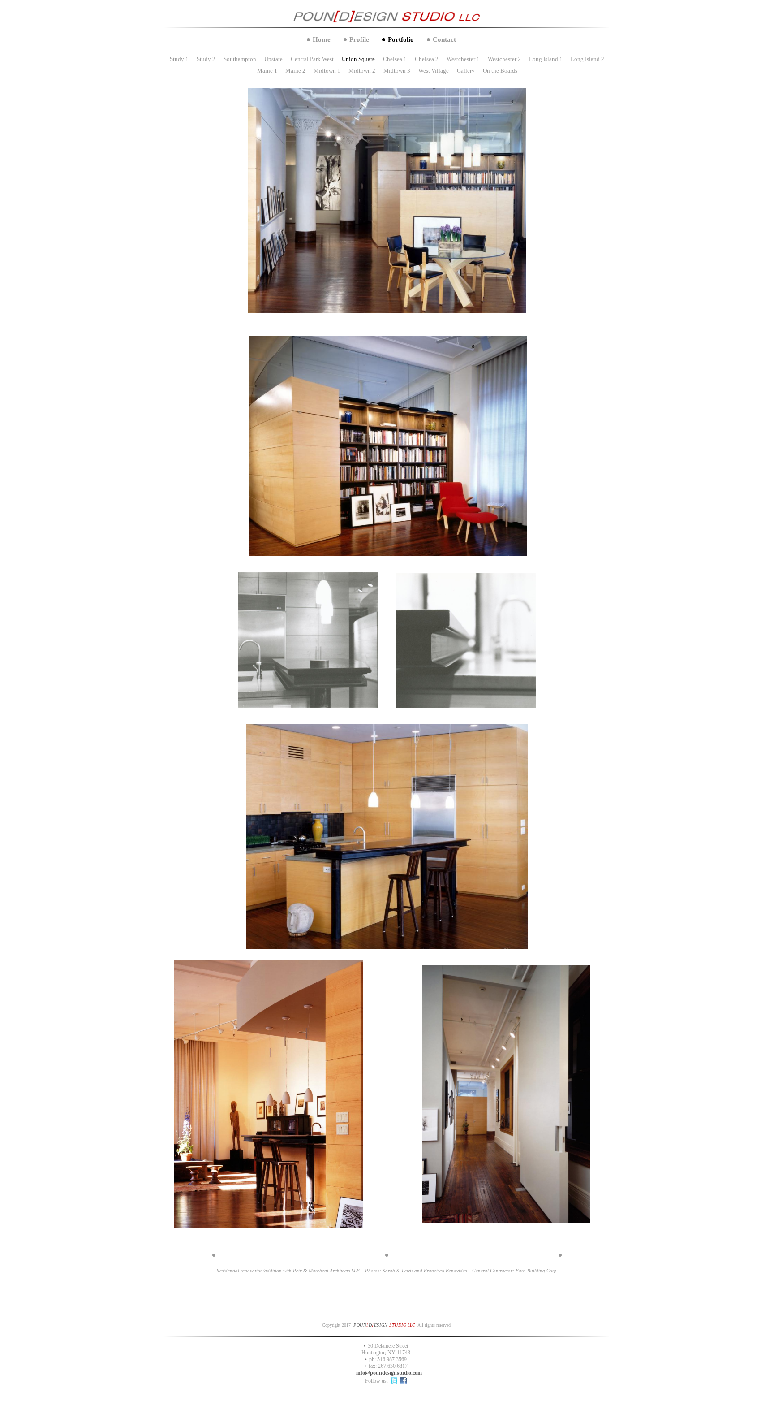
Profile (359, 39)
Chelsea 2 (427, 59)
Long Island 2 (587, 59)
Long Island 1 (546, 59)
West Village (433, 70)
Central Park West (312, 59)
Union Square (358, 59)
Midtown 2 (361, 70)
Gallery (466, 70)
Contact (444, 39)
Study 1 (179, 59)
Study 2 (206, 59)
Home (322, 39)
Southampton (240, 59)
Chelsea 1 (395, 59)
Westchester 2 (504, 59)
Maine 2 (295, 70)
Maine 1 (267, 70)
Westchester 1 (463, 59)
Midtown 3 (396, 70)
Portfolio (401, 39)
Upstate (273, 59)
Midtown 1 (327, 70)
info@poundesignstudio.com (389, 1373)
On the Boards (500, 70)
